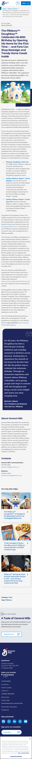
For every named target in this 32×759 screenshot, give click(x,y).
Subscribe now (9, 634)
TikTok (3, 325)
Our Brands (5, 684)
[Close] (30, 739)
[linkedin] (14, 721)
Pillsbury (8, 600)
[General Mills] (5, 3)
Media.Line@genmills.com (10, 467)
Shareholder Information (9, 707)
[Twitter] (20, 721)
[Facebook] (3, 721)
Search (18, 3)
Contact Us (4, 690)
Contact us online (7, 663)
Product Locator (6, 687)
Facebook (12, 325)
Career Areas (5, 700)
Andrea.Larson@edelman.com (11, 475)
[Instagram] (9, 721)
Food (10, 597)
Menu (24, 3)
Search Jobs (5, 697)
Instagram (25, 323)
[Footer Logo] (8, 652)
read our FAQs (8, 668)
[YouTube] (25, 721)
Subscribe (7, 732)
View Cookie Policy (23, 753)
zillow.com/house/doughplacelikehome (14, 281)
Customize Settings (16, 756)
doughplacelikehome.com (10, 226)
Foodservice (5, 710)
